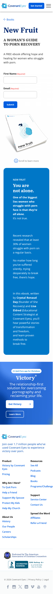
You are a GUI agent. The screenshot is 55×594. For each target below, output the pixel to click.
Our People (8, 526)
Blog (33, 476)
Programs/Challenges (42, 486)
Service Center (39, 499)
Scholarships (9, 537)
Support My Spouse (13, 497)
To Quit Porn (9, 487)
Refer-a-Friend (38, 523)
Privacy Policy (34, 579)
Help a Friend (9, 492)
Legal (46, 579)
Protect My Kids (11, 503)
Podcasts (36, 470)
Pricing (6, 474)
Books (10, 19)
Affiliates (35, 517)
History (6, 521)
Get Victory (15, 404)
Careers (6, 531)
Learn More (15, 414)
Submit (10, 104)
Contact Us (37, 504)
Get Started (36, 5)
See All (34, 465)
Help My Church (11, 508)
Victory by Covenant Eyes (13, 467)
